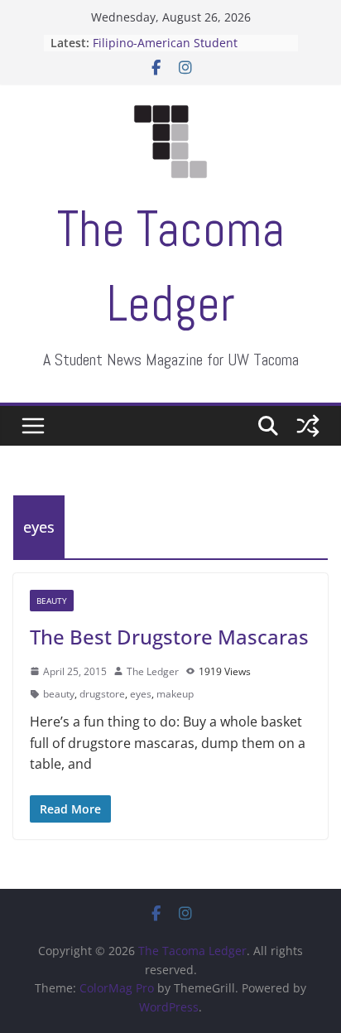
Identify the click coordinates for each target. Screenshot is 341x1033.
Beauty (51, 600)
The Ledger (153, 671)
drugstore (102, 694)
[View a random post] (308, 426)
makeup (175, 694)
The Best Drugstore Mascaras (169, 636)
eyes (140, 694)
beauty (58, 694)
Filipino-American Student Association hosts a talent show (181, 52)
